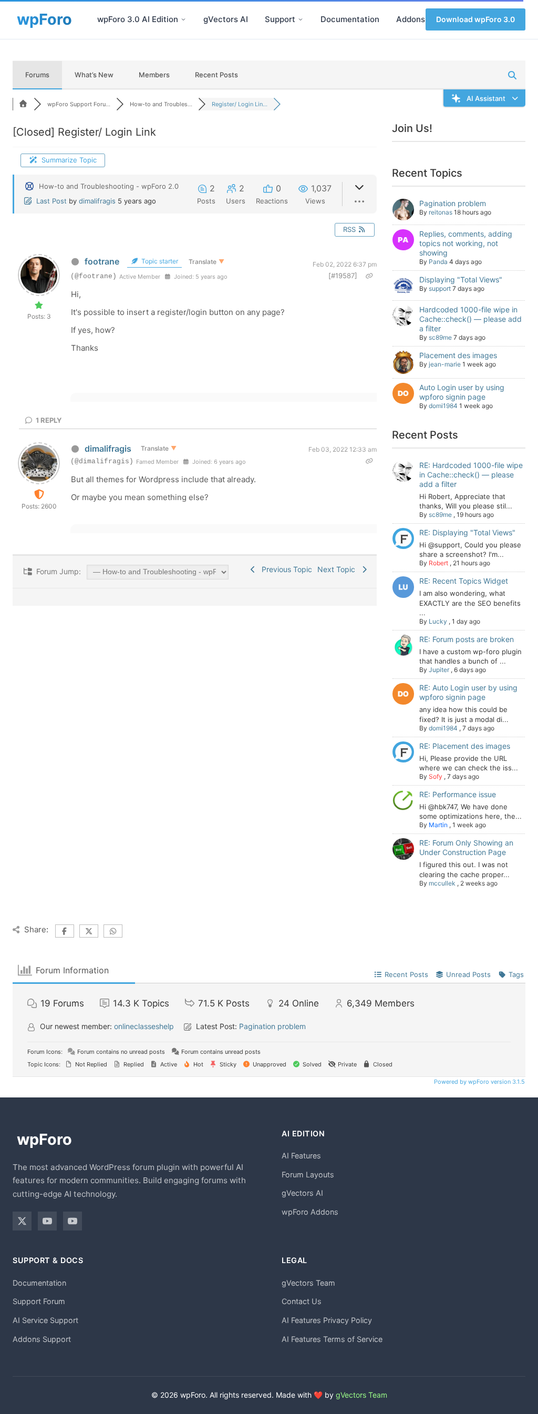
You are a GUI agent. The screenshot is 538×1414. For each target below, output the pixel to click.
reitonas (440, 212)
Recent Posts (216, 74)
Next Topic (338, 569)
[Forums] (23, 104)
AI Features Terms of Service (332, 1339)
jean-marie (445, 364)
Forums (37, 74)
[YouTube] (47, 1221)
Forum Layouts (308, 1174)
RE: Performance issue (457, 794)
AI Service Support (45, 1320)
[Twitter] (22, 1221)
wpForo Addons (310, 1211)
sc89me (440, 337)
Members (154, 74)
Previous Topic (284, 569)
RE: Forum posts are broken (466, 639)
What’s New (94, 74)
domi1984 (443, 406)
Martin (438, 825)
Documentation (349, 19)
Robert (438, 563)
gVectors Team (308, 1282)
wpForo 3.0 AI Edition (137, 19)
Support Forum (39, 1301)
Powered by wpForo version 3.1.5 (478, 1081)
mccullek (442, 883)
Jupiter (439, 670)
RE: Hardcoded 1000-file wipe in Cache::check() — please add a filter (471, 475)
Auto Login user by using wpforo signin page (461, 392)
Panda (438, 262)
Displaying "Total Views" (460, 279)
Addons (410, 19)
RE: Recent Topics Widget (463, 580)
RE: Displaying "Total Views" (467, 532)
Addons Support (42, 1339)
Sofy (435, 776)
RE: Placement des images (464, 745)
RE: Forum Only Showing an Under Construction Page (466, 847)
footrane (102, 261)
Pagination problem (452, 203)
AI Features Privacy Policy (327, 1320)
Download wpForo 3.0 (475, 19)
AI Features (301, 1155)
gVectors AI (225, 19)
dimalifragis (97, 201)
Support (280, 19)
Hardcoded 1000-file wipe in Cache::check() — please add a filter (470, 319)
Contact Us (302, 1301)
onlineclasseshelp (144, 1026)
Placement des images (458, 355)
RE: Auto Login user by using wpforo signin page (468, 692)
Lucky (438, 621)
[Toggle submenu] (183, 19)
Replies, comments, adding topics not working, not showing (465, 243)
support (440, 288)
